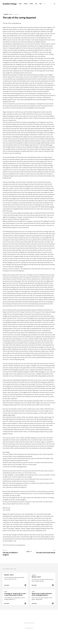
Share (28, 551)
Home (20, 3)
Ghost (31, 628)
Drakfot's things (10, 4)
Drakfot (6, 14)
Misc (40, 3)
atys (11, 14)
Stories (25, 3)
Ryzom (31, 3)
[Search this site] (54, 4)
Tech (36, 3)
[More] (44, 4)
